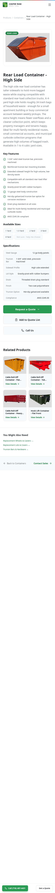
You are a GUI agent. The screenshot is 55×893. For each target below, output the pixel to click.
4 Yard (8, 237)
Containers (19, 17)
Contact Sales (41, 463)
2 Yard (32, 230)
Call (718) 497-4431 (16, 888)
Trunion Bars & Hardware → (15, 449)
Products (7, 17)
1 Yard (8, 230)
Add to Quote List (29, 319)
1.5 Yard (20, 230)
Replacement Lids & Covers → (16, 445)
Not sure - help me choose (28, 237)
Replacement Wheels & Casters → (18, 440)
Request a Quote (25, 309)
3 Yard (43, 230)
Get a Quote (44, 888)
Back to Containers (16, 463)
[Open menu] (49, 4)
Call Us (30, 330)
